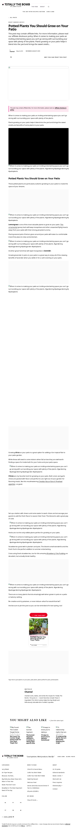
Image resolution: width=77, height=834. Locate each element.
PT (21, 802)
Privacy (40, 831)
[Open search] (48, 6)
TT (13, 802)
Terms (46, 831)
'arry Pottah (5, 769)
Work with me (57, 779)
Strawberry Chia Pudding (56, 553)
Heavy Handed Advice (16, 22)
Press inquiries (57, 782)
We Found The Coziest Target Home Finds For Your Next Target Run (15, 739)
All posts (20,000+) (32, 791)
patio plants (34, 680)
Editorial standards (59, 772)
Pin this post (38, 615)
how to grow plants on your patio (21, 680)
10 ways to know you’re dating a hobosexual (45, 737)
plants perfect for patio (44, 680)
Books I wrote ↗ (58, 776)
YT (5, 810)
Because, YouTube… (8, 776)
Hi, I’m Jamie (56, 769)
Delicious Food (31, 782)
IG (5, 802)
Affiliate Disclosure (57, 831)
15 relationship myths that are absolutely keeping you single (61, 739)
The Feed (34, 6)
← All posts (12, 17)
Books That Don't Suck (8, 785)
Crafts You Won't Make (34, 772)
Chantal (29, 691)
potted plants (54, 680)
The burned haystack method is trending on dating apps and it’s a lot (30, 739)
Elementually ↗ (57, 785)
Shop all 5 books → (32, 800)
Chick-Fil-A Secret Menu (34, 769)
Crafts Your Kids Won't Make (36, 776)
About (42, 6)
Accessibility (70, 831)
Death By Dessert (32, 779)
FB (13, 810)
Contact (55, 789)
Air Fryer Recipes (7, 772)
